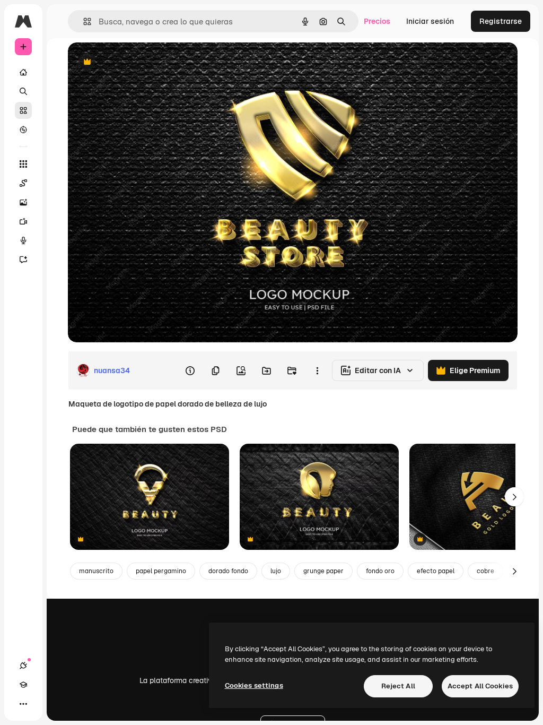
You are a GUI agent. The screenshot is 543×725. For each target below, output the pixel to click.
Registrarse (500, 21)
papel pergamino (161, 571)
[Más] (23, 703)
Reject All (398, 686)
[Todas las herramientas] (23, 164)
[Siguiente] (514, 497)
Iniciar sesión (430, 21)
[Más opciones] (317, 370)
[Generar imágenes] (23, 202)
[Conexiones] (23, 665)
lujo (275, 571)
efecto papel (435, 571)
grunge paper (323, 571)
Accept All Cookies (480, 686)
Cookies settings (254, 685)
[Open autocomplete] (83, 21)
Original (136, 62)
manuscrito (96, 571)
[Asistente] (23, 259)
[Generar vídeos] (23, 221)
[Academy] (23, 684)
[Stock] (23, 110)
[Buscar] (23, 91)
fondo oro (380, 571)
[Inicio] (23, 72)
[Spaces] (23, 183)
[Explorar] (23, 129)
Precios (377, 21)
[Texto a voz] (23, 240)
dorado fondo (228, 571)
